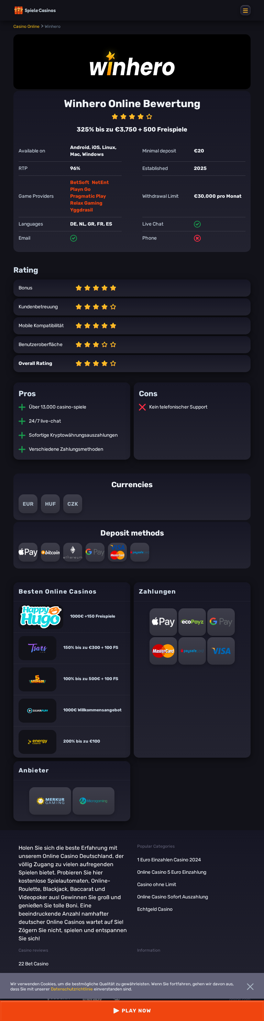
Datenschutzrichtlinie (72, 989)
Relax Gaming (86, 203)
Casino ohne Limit (156, 884)
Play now (136, 1011)
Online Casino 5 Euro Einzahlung (171, 872)
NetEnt (100, 182)
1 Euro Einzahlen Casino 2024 (169, 860)
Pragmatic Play (88, 196)
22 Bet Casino (33, 964)
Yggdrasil (81, 210)
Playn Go (80, 189)
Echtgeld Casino (155, 909)
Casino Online (26, 26)
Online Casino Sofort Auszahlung (172, 897)
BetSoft (79, 182)
